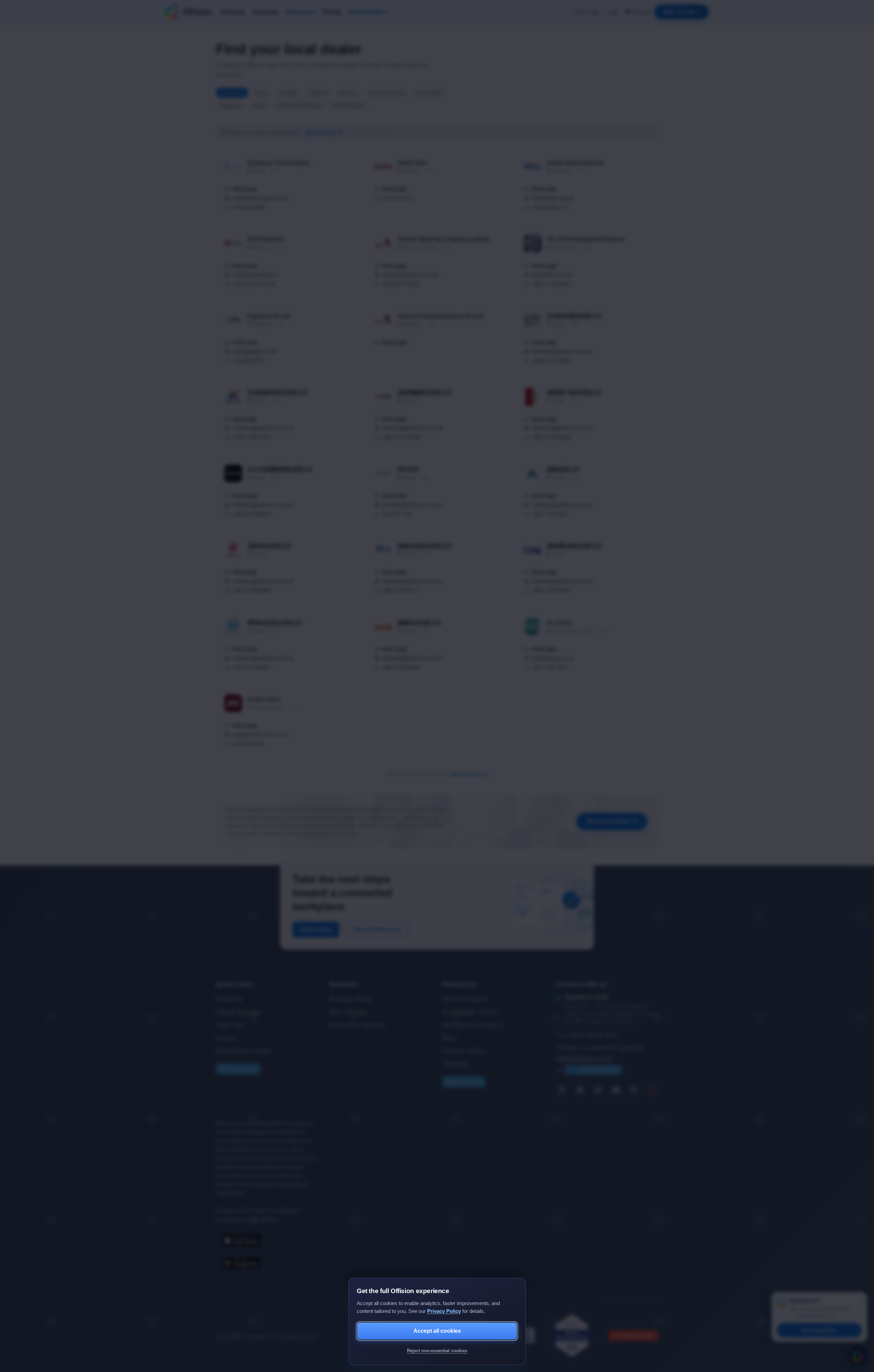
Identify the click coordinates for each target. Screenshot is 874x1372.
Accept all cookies (437, 1331)
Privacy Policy (444, 1311)
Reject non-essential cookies (437, 1350)
